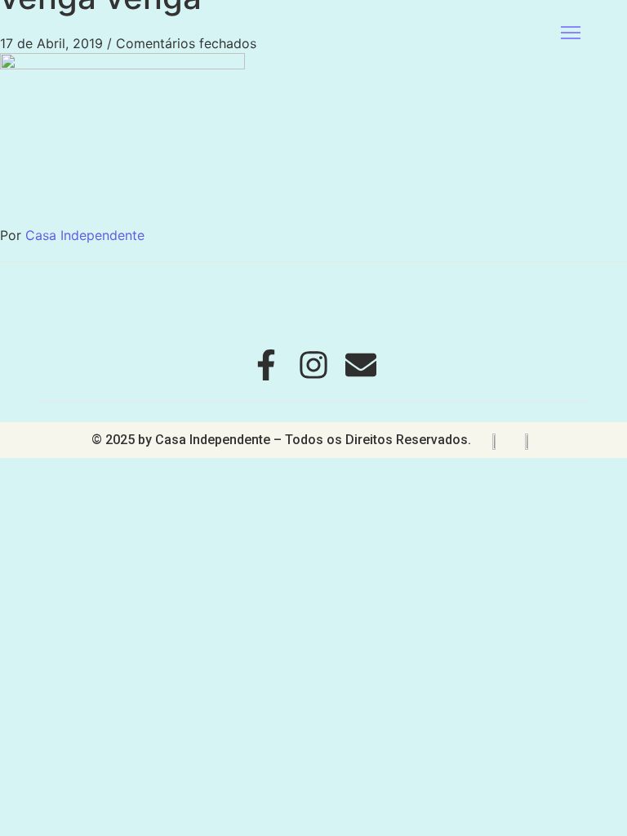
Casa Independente (85, 235)
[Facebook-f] (266, 364)
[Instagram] (313, 364)
